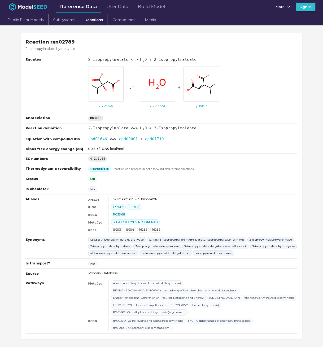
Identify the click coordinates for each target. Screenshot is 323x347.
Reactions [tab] (94, 20)
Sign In (306, 7)
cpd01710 (154, 139)
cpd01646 (97, 139)
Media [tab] (150, 20)
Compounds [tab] (124, 20)
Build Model (151, 6)
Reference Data (78, 6)
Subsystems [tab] (64, 20)
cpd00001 (128, 139)
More (279, 7)
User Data (117, 6)
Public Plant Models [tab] (26, 20)
